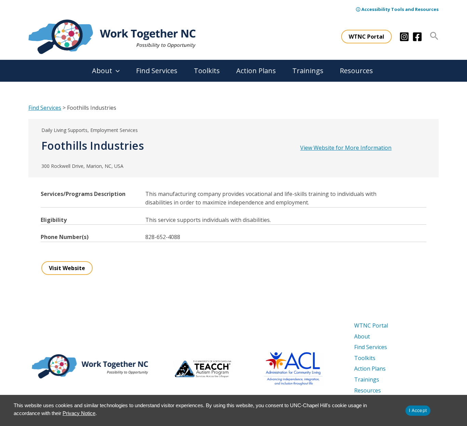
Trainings (307, 70)
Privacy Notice (79, 413)
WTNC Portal (371, 325)
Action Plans (256, 70)
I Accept (418, 410)
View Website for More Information (345, 147)
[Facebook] (417, 36)
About (102, 70)
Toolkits (207, 70)
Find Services (156, 70)
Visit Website (67, 268)
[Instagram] (404, 36)
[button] (366, 36)
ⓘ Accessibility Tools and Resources (397, 9)
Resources (356, 70)
